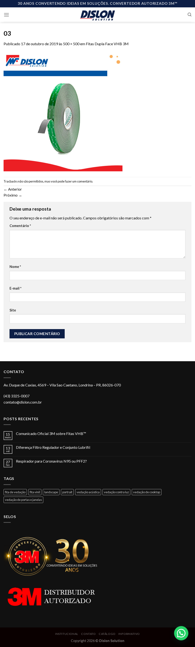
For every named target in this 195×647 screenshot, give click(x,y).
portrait (67, 492)
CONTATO (88, 634)
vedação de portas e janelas (23, 500)
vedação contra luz (116, 492)
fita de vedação (15, 492)
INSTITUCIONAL (66, 634)
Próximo (13, 195)
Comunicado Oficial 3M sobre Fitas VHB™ (51, 433)
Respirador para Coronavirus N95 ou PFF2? (51, 461)
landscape (51, 492)
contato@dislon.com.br (23, 402)
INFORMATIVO (129, 634)
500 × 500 (71, 43)
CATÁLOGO (107, 634)
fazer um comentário (78, 181)
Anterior (13, 189)
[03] (63, 111)
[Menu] (6, 14)
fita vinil (35, 492)
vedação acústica (88, 492)
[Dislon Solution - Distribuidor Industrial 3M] (97, 14)
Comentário (20, 226)
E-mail (15, 288)
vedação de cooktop (146, 492)
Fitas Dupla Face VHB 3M (107, 43)
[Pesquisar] (189, 14)
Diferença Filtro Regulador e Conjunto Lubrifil (53, 447)
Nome (15, 267)
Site (13, 310)
